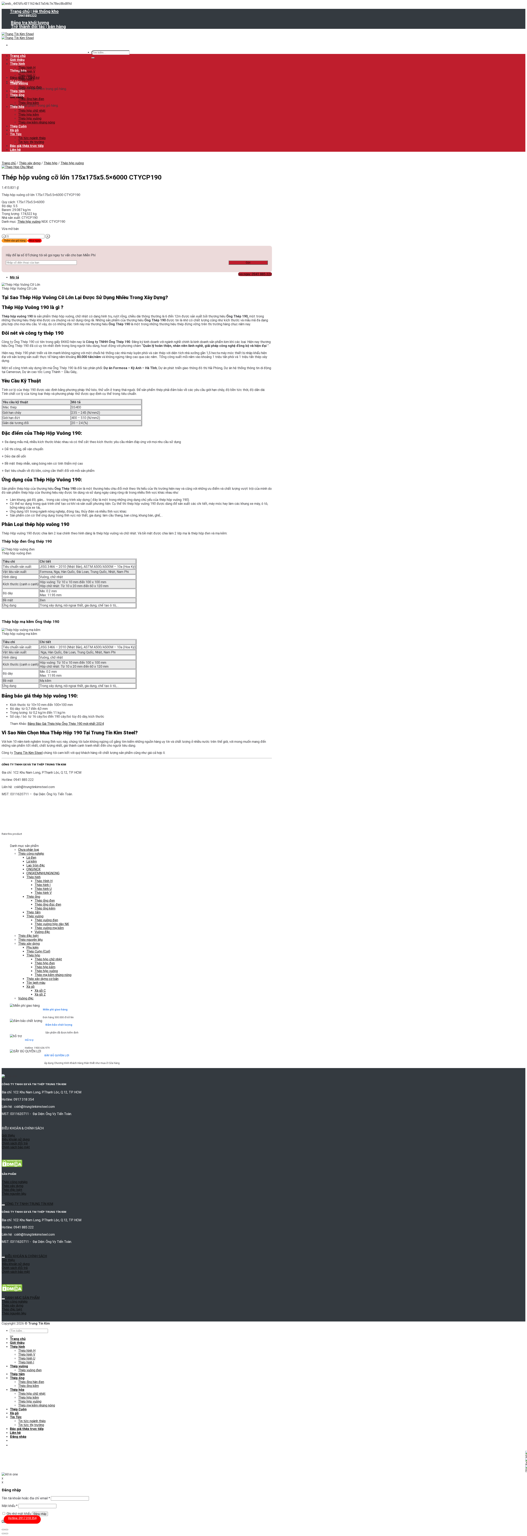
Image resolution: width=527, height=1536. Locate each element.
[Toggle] (3, 1205)
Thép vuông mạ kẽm (49, 928)
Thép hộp (17, 107)
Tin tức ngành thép (32, 138)
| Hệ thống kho (44, 11)
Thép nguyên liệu (30, 940)
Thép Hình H (43, 881)
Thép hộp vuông (29, 118)
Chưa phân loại (28, 850)
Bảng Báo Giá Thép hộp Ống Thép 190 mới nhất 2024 (66, 724)
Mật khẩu (9, 1506)
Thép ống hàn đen (31, 99)
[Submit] (93, 57)
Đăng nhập (40, 1513)
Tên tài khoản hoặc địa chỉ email (26, 1498)
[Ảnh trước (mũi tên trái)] (3, 1533)
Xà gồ (14, 130)
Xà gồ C (40, 991)
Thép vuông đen (30, 87)
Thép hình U (26, 75)
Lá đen (31, 858)
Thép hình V (26, 71)
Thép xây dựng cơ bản (42, 979)
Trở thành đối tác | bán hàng (38, 26)
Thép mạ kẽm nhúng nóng (36, 122)
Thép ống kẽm (28, 103)
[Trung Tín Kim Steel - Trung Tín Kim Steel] (18, 36)
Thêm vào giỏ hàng (15, 240)
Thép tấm (17, 91)
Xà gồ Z (40, 994)
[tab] (141, 277)
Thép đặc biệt (28, 936)
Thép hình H (26, 68)
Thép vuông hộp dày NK (52, 924)
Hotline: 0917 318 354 (22, 1518)
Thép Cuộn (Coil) (38, 951)
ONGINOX (33, 869)
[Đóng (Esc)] (3, 1529)
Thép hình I (26, 79)
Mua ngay (34, 240)
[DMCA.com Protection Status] (12, 1166)
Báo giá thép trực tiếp (27, 146)
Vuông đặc (42, 932)
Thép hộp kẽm (28, 115)
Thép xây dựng (30, 163)
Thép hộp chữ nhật (31, 111)
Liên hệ (15, 150)
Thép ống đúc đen (48, 904)
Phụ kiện (32, 947)
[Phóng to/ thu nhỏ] (6, 1529)
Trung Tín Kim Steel (28, 753)
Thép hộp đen (45, 963)
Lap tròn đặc (35, 865)
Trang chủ (20, 11)
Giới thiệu (17, 60)
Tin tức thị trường (31, 142)
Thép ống (17, 95)
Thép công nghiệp (31, 854)
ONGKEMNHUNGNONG (42, 873)
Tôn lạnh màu (35, 983)
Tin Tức (16, 134)
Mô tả (14, 277)
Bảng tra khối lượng (30, 22)
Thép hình (17, 64)
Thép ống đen (45, 901)
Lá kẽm (31, 861)
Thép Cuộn (18, 126)
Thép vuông (19, 83)
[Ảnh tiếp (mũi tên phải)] (6, 1533)
